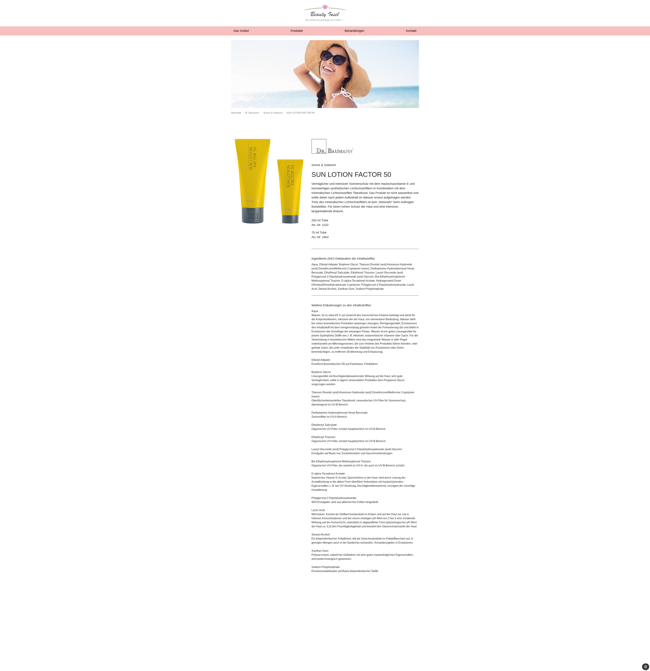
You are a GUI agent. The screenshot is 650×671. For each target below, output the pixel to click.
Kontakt (411, 30)
